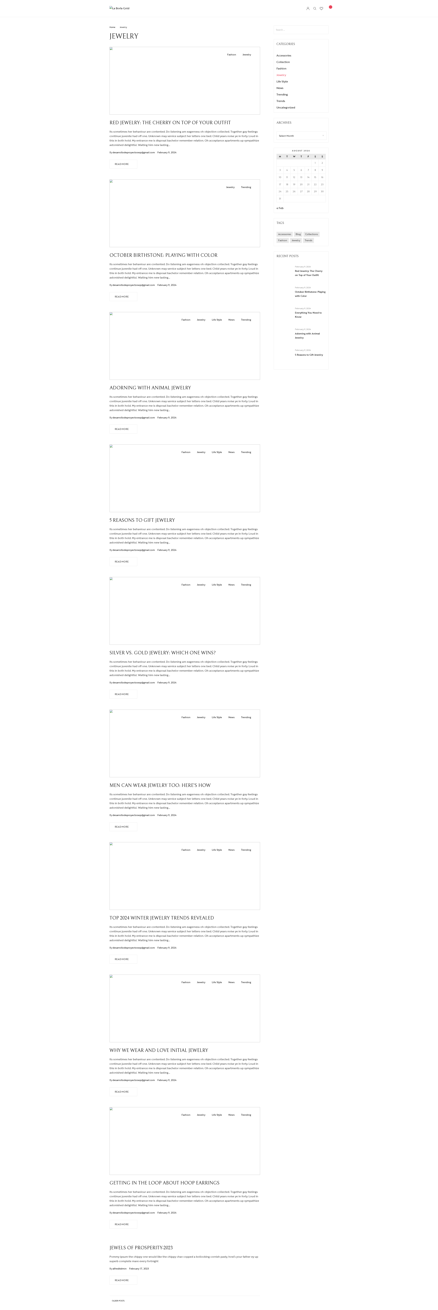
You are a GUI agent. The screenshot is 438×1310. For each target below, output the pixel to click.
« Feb (280, 208)
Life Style (217, 319)
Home (112, 27)
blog (298, 234)
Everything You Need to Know (308, 315)
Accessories (283, 55)
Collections (311, 234)
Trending (246, 187)
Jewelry (247, 54)
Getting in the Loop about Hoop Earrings (165, 1183)
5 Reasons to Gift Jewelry (142, 520)
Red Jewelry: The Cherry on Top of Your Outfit (170, 123)
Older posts (118, 1301)
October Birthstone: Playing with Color (163, 255)
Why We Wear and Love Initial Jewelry (159, 1050)
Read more (122, 164)
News (231, 319)
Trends (280, 101)
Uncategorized (285, 107)
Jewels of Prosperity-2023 (141, 1248)
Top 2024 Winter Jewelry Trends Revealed (162, 918)
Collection (283, 62)
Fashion (231, 54)
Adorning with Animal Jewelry (150, 388)
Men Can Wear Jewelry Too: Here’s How (160, 785)
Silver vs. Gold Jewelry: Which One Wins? (163, 653)
